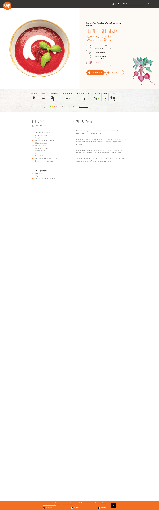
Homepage (89, 23)
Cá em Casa (96, 23)
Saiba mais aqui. (83, 107)
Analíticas (76, 507)
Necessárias (48, 507)
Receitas (103, 23)
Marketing (103, 507)
